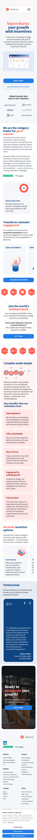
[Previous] (25, 603)
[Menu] (29, 9)
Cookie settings (18, 827)
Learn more (11, 822)
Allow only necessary (18, 836)
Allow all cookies (18, 831)
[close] (34, 810)
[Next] (30, 603)
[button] (30, 69)
